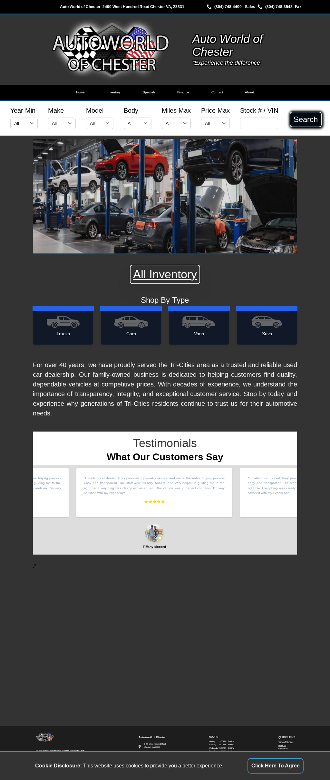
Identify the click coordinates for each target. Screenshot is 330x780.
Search (306, 119)
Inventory (114, 92)
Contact (217, 92)
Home (80, 92)
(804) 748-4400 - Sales (234, 7)
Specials (149, 92)
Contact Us (283, 748)
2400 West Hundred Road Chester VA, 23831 (143, 7)
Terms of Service (285, 742)
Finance (183, 92)
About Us (282, 745)
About (249, 92)
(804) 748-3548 (279, 7)
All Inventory (165, 274)
